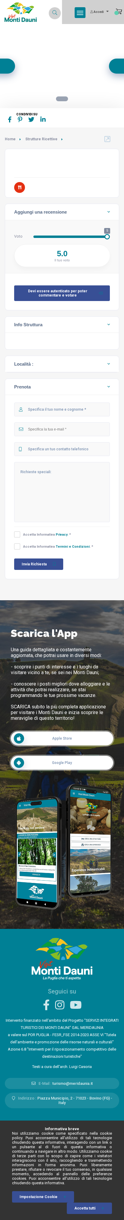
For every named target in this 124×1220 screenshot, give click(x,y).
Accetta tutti (84, 1208)
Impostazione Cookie (38, 1197)
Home (10, 139)
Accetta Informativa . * (47, 535)
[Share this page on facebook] (10, 119)
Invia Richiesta (34, 564)
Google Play (62, 763)
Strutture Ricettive (41, 139)
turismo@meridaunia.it (72, 1083)
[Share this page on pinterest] (20, 119)
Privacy (61, 535)
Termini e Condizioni (73, 547)
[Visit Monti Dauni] (62, 958)
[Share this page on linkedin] (43, 119)
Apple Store (62, 738)
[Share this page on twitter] (31, 119)
